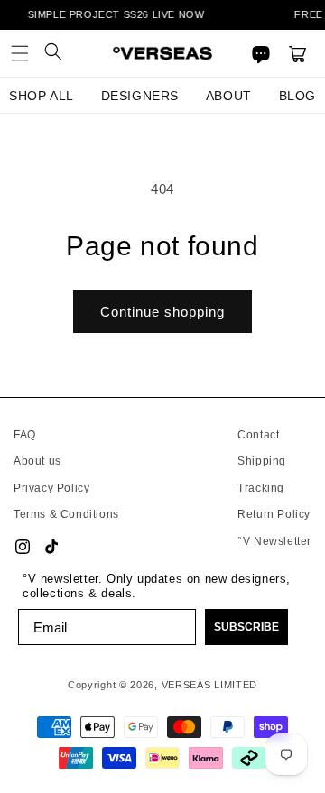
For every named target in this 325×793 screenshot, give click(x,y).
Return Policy (274, 514)
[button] (20, 53)
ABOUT (229, 95)
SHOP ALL (41, 95)
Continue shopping (162, 311)
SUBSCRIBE (246, 627)
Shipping (261, 461)
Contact (258, 435)
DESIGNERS (140, 95)
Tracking (260, 488)
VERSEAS (186, 684)
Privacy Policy (51, 488)
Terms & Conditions (66, 514)
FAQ (25, 435)
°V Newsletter (274, 541)
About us (37, 461)
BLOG (297, 95)
